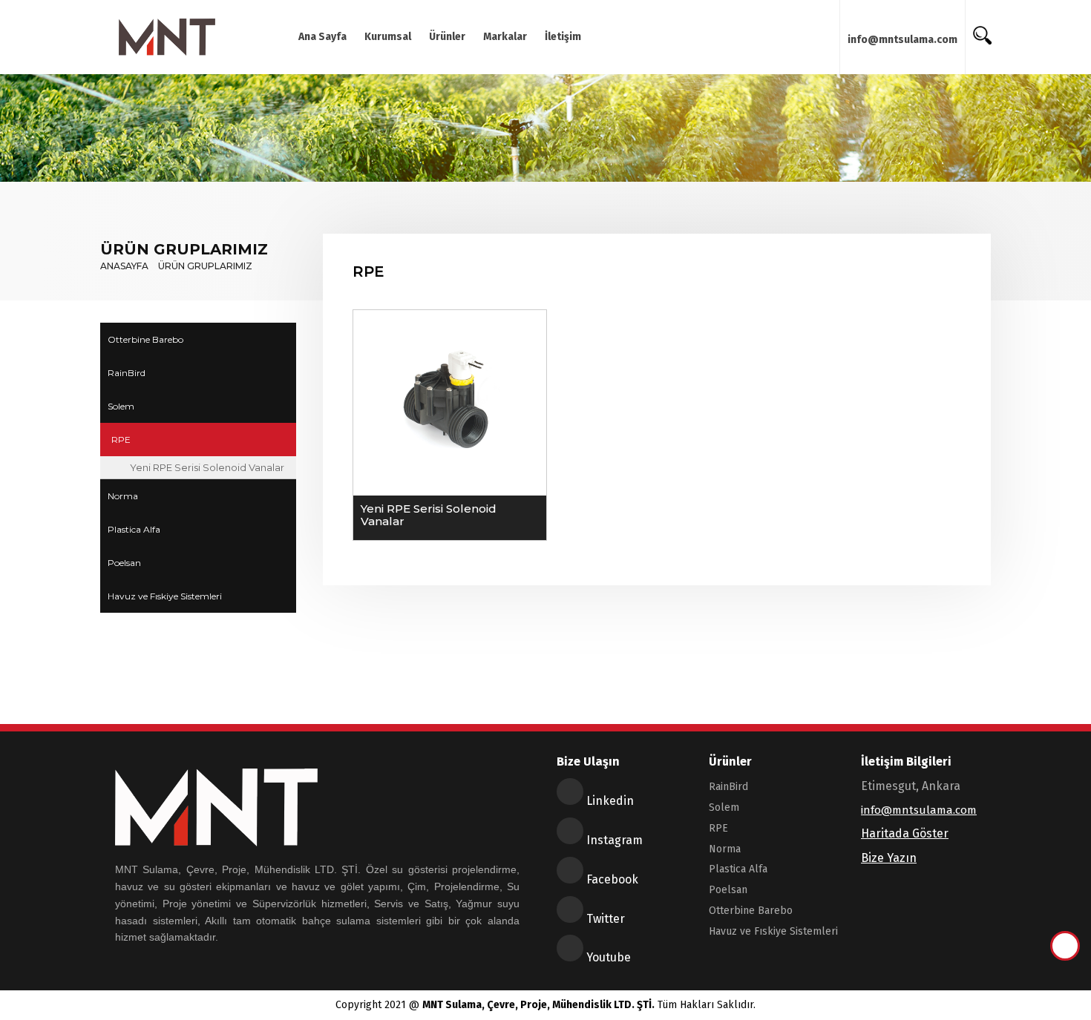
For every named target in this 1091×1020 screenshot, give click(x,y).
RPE (121, 439)
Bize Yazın (889, 858)
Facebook (610, 879)
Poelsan (124, 562)
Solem (121, 406)
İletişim (563, 36)
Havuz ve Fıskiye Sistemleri (165, 596)
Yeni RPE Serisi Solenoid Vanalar (207, 467)
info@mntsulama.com (902, 39)
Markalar (505, 36)
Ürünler (447, 36)
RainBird (126, 372)
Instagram (613, 840)
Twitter (604, 919)
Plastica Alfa (134, 529)
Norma (123, 495)
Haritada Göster (905, 833)
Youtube (607, 957)
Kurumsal (387, 36)
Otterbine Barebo (145, 339)
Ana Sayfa (322, 36)
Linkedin (608, 801)
